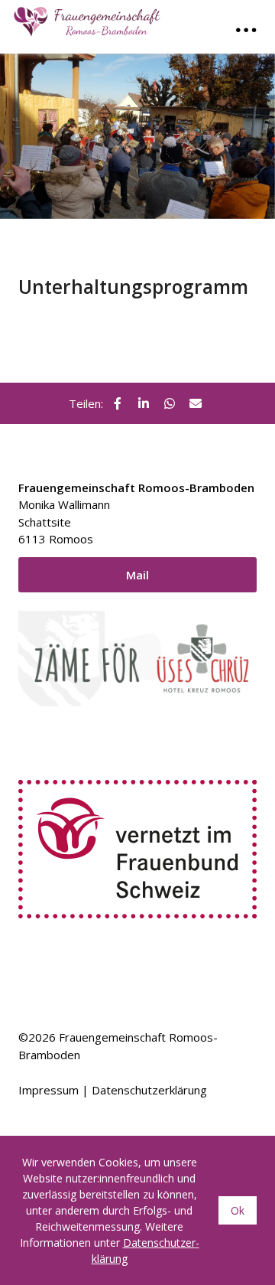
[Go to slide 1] (103, 239)
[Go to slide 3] (130, 239)
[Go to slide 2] (116, 239)
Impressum (48, 1089)
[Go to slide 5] (158, 239)
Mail (137, 574)
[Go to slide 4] (144, 239)
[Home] (90, 18)
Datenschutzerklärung (149, 1089)
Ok (237, 1210)
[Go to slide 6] (171, 239)
